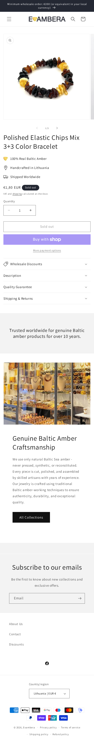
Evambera (29, 727)
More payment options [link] (47, 250)
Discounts (16, 644)
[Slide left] (37, 128)
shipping (17, 193)
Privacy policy (48, 727)
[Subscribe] (80, 598)
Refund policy (60, 734)
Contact (15, 634)
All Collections (31, 517)
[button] (9, 19)
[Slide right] (57, 128)
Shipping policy (38, 734)
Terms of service (70, 727)
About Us (16, 624)
